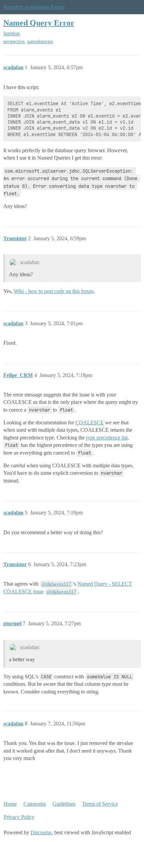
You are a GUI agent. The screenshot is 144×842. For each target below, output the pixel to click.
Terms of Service (100, 804)
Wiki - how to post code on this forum (54, 291)
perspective (13, 41)
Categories (34, 804)
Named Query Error (38, 22)
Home (10, 804)
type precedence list (107, 437)
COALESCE (89, 422)
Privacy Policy (19, 817)
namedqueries (40, 41)
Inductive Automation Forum (34, 7)
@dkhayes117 (56, 584)
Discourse (41, 832)
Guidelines (64, 804)
